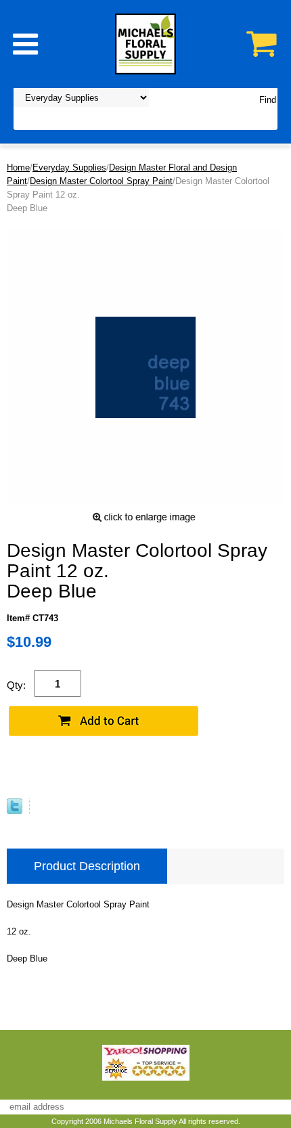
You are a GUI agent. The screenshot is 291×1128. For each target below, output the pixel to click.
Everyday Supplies (69, 167)
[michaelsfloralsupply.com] (145, 43)
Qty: (16, 685)
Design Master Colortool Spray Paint (101, 181)
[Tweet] (14, 811)
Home (18, 167)
